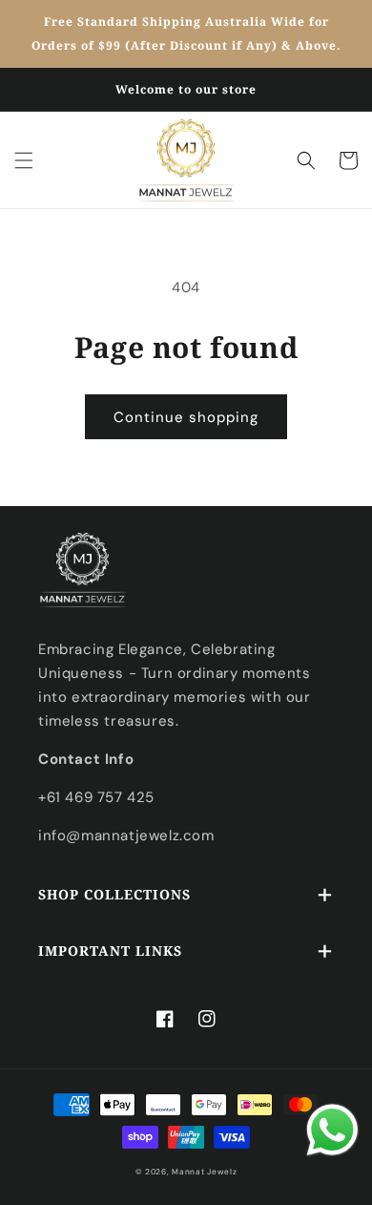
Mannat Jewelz (204, 1172)
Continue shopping (186, 417)
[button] (24, 160)
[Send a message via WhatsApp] (332, 1130)
